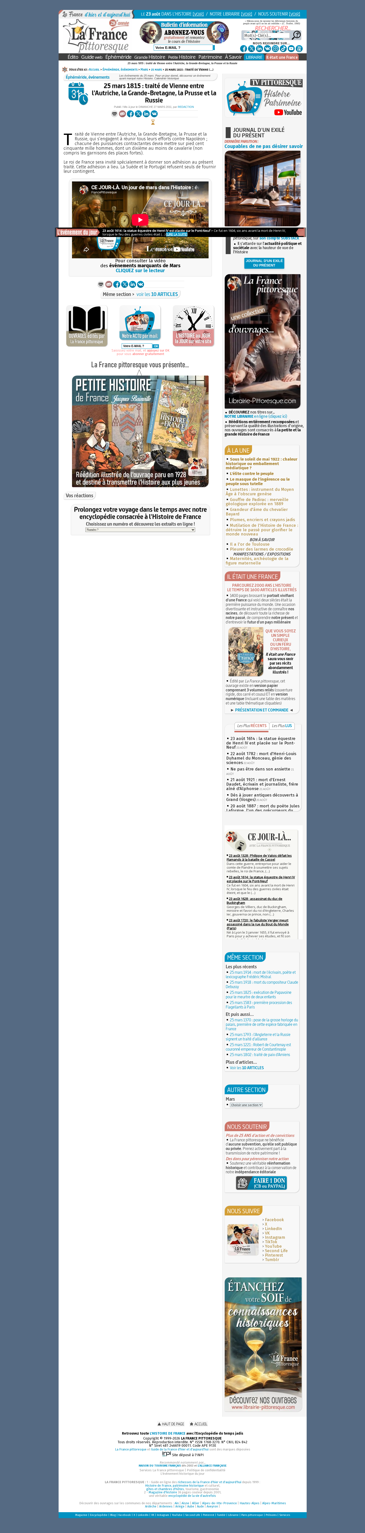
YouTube (273, 1246)
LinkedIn (273, 1228)
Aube (190, 1506)
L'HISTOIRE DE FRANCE (167, 1433)
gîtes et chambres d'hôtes (165, 1489)
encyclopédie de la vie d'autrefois (192, 1496)
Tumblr (272, 1259)
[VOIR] (198, 14)
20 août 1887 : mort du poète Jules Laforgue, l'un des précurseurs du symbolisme (262, 810)
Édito (73, 57)
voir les (157, 294)
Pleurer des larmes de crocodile (261, 549)
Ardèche (150, 1506)
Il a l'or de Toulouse (250, 544)
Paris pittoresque (252, 1515)
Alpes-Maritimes (274, 1503)
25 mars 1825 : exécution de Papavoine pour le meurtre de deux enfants (259, 995)
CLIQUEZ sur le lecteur (140, 270)
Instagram (275, 1237)
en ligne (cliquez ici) (255, 416)
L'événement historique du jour (182, 1473)
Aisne (185, 1503)
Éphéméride (118, 57)
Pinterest (274, 1255)
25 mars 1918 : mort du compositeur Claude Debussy (262, 984)
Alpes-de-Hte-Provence (219, 1503)
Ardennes (166, 1506)
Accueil (94, 69)
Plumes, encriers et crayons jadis (262, 519)
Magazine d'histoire (163, 1492)
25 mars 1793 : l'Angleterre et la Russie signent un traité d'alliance (258, 1037)
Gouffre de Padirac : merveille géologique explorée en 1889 (257, 502)
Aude (200, 1506)
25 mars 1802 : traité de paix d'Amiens (260, 1054)
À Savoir (233, 57)
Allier (195, 1503)
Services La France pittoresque (162, 1470)
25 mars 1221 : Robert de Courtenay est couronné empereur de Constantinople (258, 1047)
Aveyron (212, 1506)
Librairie (233, 1515)
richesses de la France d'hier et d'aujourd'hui (209, 1482)
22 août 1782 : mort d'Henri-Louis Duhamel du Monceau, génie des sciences (261, 758)
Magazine (81, 1515)
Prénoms (271, 1515)
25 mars (156, 69)
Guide (91, 57)
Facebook (274, 1219)
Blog (113, 1515)
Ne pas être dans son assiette (260, 769)
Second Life (276, 1250)
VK (267, 1233)
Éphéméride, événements (120, 69)
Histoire (149, 57)
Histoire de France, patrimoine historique (174, 1485)
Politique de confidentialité (206, 1470)
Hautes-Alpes (249, 1503)
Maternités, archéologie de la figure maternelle (257, 561)
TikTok (271, 1241)
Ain (177, 1503)
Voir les (247, 1067)
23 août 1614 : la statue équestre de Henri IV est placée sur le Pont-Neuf (260, 743)
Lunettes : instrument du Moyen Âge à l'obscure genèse (260, 492)
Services (284, 1515)
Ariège (179, 1506)
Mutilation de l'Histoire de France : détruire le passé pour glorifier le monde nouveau (262, 530)
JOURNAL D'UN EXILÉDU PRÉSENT (264, 263)
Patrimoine (210, 57)
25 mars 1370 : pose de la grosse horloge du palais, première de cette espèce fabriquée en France (262, 1024)
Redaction (186, 106)
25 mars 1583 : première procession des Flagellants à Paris (259, 1005)
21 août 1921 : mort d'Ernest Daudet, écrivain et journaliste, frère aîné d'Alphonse (262, 784)
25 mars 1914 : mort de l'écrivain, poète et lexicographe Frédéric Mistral (261, 974)
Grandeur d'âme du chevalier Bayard (257, 512)
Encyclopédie (99, 1515)
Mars (144, 69)
